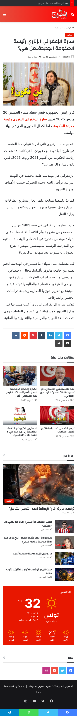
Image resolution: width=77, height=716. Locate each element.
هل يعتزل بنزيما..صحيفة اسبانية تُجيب (32, 553)
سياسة (58, 27)
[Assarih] (60, 14)
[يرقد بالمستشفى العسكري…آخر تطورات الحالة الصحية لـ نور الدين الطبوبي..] (57, 376)
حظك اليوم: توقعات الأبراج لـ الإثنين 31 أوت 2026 (29, 571)
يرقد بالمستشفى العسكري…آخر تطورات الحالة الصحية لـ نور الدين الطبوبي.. (57, 392)
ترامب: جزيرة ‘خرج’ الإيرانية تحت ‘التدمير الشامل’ (41, 509)
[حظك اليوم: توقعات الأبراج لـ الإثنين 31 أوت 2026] (64, 574)
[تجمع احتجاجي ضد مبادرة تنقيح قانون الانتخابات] (57, 415)
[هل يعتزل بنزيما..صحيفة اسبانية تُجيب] (64, 558)
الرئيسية (67, 27)
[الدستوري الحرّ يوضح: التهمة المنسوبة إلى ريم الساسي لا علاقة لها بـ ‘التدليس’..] (20, 415)
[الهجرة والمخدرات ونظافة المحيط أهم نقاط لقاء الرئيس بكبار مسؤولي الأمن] (20, 376)
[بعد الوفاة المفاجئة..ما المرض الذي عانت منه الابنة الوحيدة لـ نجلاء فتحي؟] (64, 542)
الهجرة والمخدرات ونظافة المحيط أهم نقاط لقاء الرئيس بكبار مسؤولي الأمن (21, 392)
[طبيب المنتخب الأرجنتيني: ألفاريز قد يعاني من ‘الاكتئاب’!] (64, 526)
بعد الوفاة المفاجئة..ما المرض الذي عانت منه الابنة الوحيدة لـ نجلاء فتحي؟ (28, 539)
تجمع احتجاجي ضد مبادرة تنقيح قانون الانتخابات (57, 430)
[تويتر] (58, 335)
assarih (66, 56)
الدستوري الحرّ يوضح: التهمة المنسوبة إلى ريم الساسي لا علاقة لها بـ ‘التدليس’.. (22, 431)
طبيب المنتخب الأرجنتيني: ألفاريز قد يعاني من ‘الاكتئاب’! (28, 524)
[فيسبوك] (67, 335)
